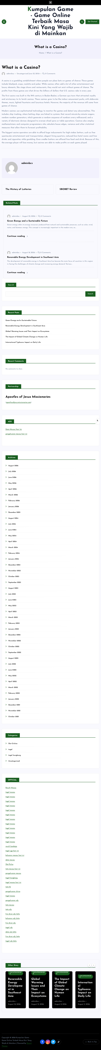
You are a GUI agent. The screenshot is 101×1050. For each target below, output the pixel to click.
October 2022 (13, 646)
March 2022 (13, 687)
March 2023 (13, 617)
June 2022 (12, 670)
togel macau (10, 896)
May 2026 (12, 483)
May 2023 (12, 606)
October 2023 (13, 576)
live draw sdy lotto (13, 936)
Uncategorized (22, 74)
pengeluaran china (13, 891)
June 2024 (12, 530)
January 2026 (13, 506)
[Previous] (89, 965)
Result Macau (11, 788)
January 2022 (13, 699)
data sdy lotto (11, 932)
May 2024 (12, 536)
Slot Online (12, 743)
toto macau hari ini (13, 869)
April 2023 (12, 611)
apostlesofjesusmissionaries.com (18, 402)
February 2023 (14, 623)
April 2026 (12, 489)
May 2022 (12, 676)
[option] (16, 989)
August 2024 (13, 518)
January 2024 (13, 559)
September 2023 (14, 582)
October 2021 (13, 716)
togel (10, 749)
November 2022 (14, 641)
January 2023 (13, 629)
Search (11, 285)
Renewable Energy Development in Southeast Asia (25, 326)
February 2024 (14, 553)
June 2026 (12, 477)
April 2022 (12, 681)
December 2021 (14, 705)
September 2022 (14, 652)
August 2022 (13, 658)
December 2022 (14, 635)
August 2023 (13, 588)
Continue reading (16, 236)
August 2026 (13, 466)
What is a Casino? (54, 53)
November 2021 (14, 711)
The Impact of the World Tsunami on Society (85, 989)
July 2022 (12, 664)
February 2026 (14, 500)
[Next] (93, 965)
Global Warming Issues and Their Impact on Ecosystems (27, 331)
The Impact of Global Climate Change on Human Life (27, 337)
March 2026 (13, 495)
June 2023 (12, 600)
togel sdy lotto (11, 941)
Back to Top (92, 1042)
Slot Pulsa (9, 864)
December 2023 (14, 565)
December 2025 (14, 512)
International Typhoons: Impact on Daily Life (23, 342)
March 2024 (13, 547)
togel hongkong (14, 755)
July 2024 (12, 524)
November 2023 (14, 571)
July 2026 (12, 471)
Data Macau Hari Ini (14, 429)
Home (41, 53)
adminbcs (10, 74)
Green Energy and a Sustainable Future (21, 320)
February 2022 (14, 693)
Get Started (92, 21)
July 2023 (12, 594)
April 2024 (12, 541)
